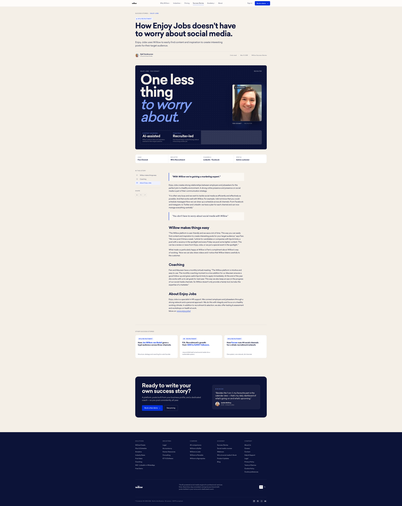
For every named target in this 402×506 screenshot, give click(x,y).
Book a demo (261, 3)
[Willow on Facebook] (257, 501)
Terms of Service (250, 465)
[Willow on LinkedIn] (254, 501)
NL (265, 487)
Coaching (143, 179)
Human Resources (169, 452)
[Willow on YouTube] (265, 501)
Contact (247, 452)
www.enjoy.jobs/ (184, 311)
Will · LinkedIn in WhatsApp (145, 465)
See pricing (171, 408)
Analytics (138, 452)
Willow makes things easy (148, 175)
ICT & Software (168, 458)
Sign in (249, 3)
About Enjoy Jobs (145, 183)
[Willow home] (134, 3)
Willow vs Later (195, 452)
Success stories (141, 13)
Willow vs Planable (196, 455)
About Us (247, 445)
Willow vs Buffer (195, 448)
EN (261, 487)
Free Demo (139, 468)
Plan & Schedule (141, 448)
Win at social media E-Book (227, 455)
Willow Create (140, 445)
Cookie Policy (249, 468)
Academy (211, 3)
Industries (177, 3)
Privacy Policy (249, 462)
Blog (218, 462)
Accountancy (167, 448)
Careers (247, 448)
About (220, 3)
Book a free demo (151, 408)
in (136, 195)
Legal (164, 445)
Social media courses (224, 448)
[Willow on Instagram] (261, 501)
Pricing (186, 3)
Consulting (166, 455)
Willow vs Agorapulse (197, 458)
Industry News (140, 455)
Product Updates (223, 458)
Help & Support (249, 455)
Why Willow (165, 3)
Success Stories (198, 3)
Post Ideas (138, 458)
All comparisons (195, 445)
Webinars (220, 452)
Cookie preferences (251, 472)
